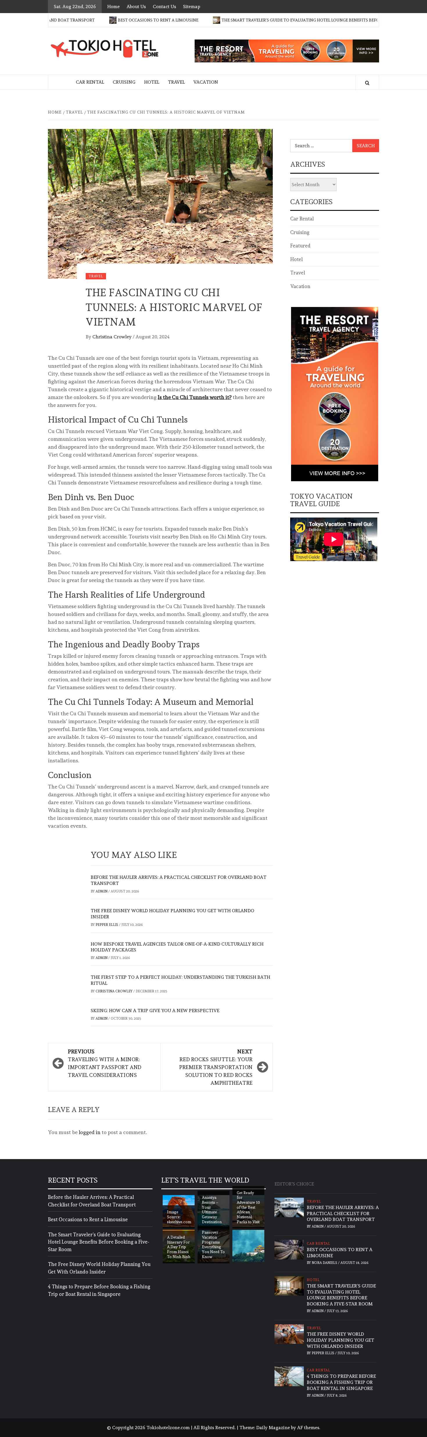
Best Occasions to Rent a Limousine (126, 20)
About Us (136, 6)
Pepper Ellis (107, 925)
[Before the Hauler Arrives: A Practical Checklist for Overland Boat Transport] (289, 1206)
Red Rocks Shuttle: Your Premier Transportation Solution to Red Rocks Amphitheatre (216, 1067)
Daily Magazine (273, 1427)
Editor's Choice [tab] (294, 1184)
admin (102, 891)
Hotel (151, 82)
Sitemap (191, 6)
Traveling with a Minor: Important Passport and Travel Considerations (104, 1063)
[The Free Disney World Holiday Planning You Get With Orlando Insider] (289, 1333)
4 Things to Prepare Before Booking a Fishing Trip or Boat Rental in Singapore (99, 1290)
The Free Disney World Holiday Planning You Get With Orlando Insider (99, 1268)
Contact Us (164, 6)
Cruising (124, 82)
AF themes (308, 1427)
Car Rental (90, 82)
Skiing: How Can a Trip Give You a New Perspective (155, 1010)
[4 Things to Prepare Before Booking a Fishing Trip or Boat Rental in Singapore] (289, 1375)
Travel (176, 82)
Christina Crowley (112, 337)
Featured (300, 246)
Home (113, 6)
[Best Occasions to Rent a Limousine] (289, 1248)
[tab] (321, 1180)
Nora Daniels (325, 1263)
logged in (90, 1132)
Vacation (205, 82)
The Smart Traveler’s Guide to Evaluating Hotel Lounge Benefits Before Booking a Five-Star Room (301, 20)
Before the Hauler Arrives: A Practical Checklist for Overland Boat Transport (92, 1201)
